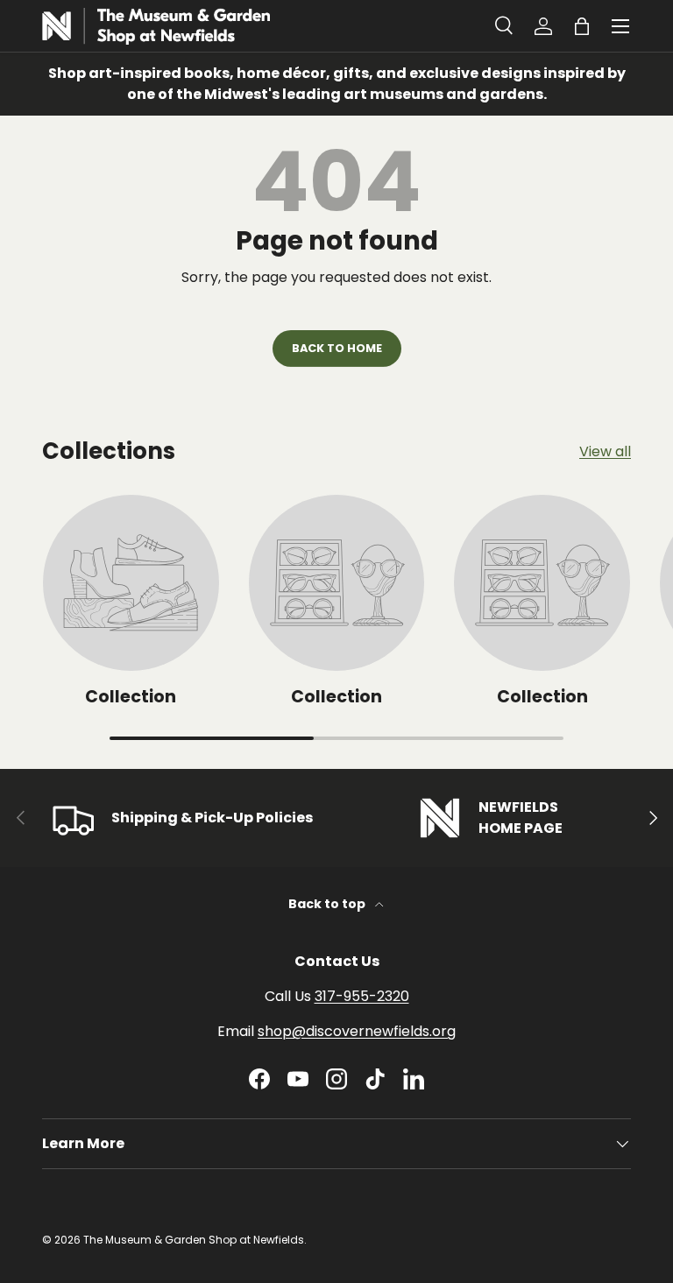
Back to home (337, 348)
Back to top (328, 904)
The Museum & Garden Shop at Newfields (193, 1239)
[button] (582, 26)
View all (605, 451)
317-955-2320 (362, 996)
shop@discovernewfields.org (357, 1031)
